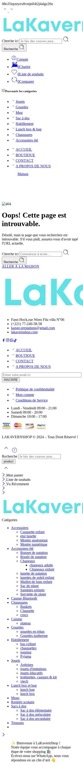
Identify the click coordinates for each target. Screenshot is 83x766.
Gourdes (22, 107)
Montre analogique (34, 540)
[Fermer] (4, 475)
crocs (24, 615)
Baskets (26, 607)
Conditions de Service (32, 400)
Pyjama (25, 656)
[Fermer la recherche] (6, 471)
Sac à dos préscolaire (35, 714)
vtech (24, 681)
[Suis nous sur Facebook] (4, 341)
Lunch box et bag (24, 685)
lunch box (27, 694)
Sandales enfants (32, 590)
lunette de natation (33, 573)
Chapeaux (27, 561)
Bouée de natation (33, 557)
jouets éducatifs (31, 673)
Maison (23, 174)
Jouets (20, 102)
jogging (25, 652)
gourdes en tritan (32, 631)
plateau (25, 623)
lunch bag (27, 690)
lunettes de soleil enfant (37, 578)
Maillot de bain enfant (36, 582)
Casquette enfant (32, 532)
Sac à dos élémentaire (36, 710)
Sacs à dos (18, 706)
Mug (19, 113)
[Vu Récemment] (15, 452)
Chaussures (24, 135)
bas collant (28, 644)
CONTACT (24, 161)
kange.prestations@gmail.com (33, 328)
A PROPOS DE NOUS (33, 166)
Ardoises (26, 665)
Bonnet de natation (34, 553)
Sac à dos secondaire (35, 719)
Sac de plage (29, 586)
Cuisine (16, 619)
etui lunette (28, 536)
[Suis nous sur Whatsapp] (12, 341)
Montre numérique (33, 544)
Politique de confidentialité (35, 389)
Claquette (27, 611)
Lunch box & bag (29, 129)
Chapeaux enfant (42, 569)
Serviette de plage (33, 594)
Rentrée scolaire (22, 702)
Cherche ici (10, 41)
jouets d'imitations (33, 669)
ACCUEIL (24, 149)
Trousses (17, 723)
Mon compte (25, 395)
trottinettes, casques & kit (38, 677)
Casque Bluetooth (24, 598)
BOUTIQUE (25, 155)
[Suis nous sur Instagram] (8, 341)
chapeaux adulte (41, 565)
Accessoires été (27, 140)
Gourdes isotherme (34, 636)
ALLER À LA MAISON (20, 266)
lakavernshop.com (24, 332)
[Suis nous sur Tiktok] (15, 341)
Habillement (24, 124)
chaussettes (28, 648)
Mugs (15, 698)
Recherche (11, 49)
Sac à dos (23, 118)
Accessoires (19, 528)
